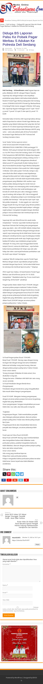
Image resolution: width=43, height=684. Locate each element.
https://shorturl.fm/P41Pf (20, 540)
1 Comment (20, 50)
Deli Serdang (10, 24)
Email (5, 592)
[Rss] (21, 680)
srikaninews (8, 48)
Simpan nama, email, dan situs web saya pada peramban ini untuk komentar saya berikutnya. (20, 609)
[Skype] (17, 474)
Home (2, 24)
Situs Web (6, 600)
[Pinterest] (9, 474)
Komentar (7, 564)
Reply (37, 544)
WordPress (18, 678)
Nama (5, 585)
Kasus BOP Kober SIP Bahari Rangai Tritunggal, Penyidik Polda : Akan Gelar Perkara (15, 515)
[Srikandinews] (21, 8)
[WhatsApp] (13, 474)
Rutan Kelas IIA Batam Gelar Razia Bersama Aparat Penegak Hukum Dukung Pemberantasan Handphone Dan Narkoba (26, 523)
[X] (4, 474)
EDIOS (35, 678)
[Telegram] (22, 474)
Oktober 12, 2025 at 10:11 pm (31, 537)
